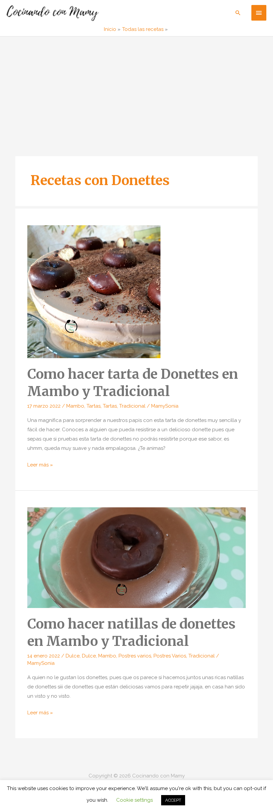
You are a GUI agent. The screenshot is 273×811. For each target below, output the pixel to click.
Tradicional (132, 406)
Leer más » (40, 465)
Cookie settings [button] (134, 800)
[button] (238, 13)
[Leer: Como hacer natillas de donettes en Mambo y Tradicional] (136, 557)
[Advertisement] (136, 86)
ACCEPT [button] (173, 800)
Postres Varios (169, 656)
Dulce (73, 656)
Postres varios (135, 656)
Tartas (94, 406)
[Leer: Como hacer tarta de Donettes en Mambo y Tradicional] (93, 291)
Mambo (75, 406)
